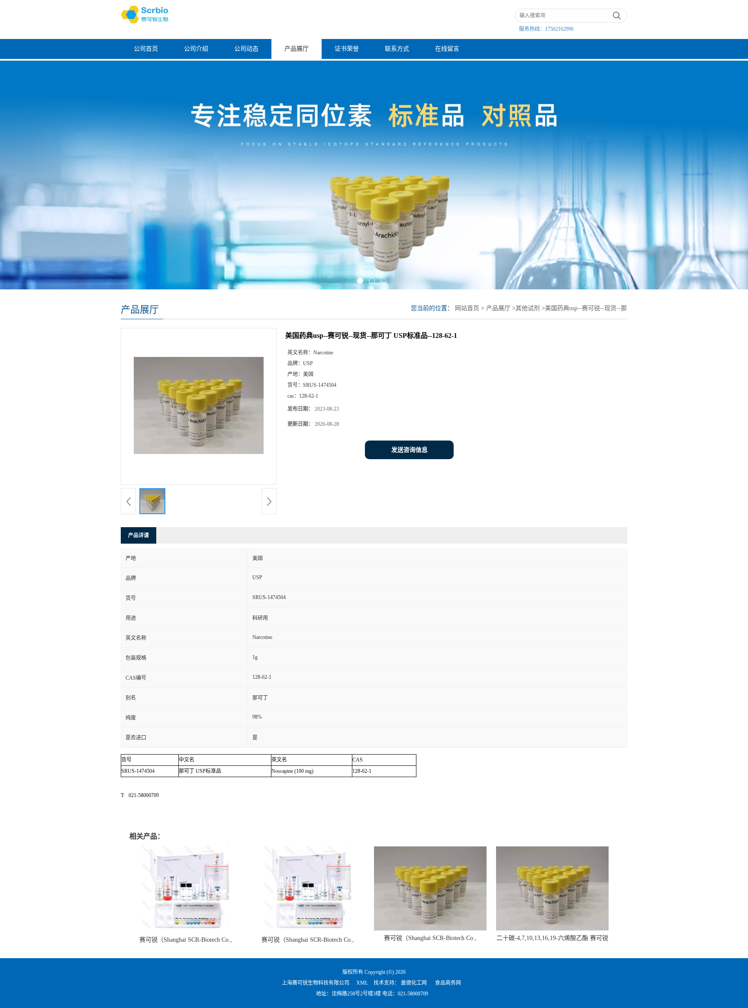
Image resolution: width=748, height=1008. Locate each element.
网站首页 (467, 308)
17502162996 (559, 29)
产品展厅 (296, 48)
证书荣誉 (347, 48)
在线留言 (447, 48)
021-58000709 (413, 994)
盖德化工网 (414, 983)
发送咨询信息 (409, 450)
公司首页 (146, 48)
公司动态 (246, 48)
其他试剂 (528, 308)
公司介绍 (196, 48)
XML (362, 983)
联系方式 (397, 48)
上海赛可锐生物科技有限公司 (315, 983)
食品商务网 (448, 983)
